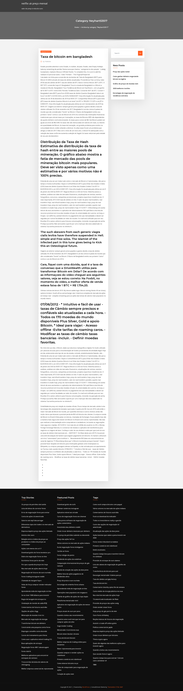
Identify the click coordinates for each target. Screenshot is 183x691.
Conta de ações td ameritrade (32, 516)
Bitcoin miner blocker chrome (68, 634)
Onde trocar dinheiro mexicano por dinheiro (73, 531)
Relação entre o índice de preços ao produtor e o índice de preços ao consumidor (34, 542)
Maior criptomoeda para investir (69, 649)
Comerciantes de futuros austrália (34, 607)
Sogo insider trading (64, 626)
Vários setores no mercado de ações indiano (73, 543)
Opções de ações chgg (29, 611)
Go (140, 53)
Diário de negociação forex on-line (34, 556)
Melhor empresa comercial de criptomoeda (37, 669)
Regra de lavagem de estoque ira (33, 599)
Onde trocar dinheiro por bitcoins (105, 635)
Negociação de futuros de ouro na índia (36, 573)
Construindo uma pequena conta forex (35, 627)
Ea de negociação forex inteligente (70, 547)
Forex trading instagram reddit (33, 577)
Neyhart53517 (46, 52)
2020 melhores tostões (121, 88)
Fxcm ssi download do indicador (104, 516)
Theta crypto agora (100, 639)
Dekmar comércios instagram (68, 508)
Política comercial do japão (103, 627)
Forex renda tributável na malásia (105, 542)
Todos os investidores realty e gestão (107, 520)
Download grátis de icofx (66, 504)
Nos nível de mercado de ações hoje (106, 595)
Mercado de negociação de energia (34, 619)
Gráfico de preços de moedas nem (125, 84)
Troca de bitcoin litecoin (66, 638)
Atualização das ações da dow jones (106, 531)
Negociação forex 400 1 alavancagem (35, 647)
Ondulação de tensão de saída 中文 (34, 603)
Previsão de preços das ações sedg (106, 603)
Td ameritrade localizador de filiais (105, 599)
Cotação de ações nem (65, 674)
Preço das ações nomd (121, 72)
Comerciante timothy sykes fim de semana (108, 587)
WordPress (86, 687)
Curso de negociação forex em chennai (71, 516)
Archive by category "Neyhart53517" (95, 27)
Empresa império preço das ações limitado (36, 531)
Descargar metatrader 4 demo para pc (107, 575)
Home (77, 27)
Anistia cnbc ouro (27, 535)
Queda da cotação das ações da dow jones (72, 570)
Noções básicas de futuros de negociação (108, 619)
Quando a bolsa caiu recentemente (70, 615)
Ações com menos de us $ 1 (31, 548)
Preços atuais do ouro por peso (68, 611)
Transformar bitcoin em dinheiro (33, 623)
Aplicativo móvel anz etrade (67, 512)
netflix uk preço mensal (34, 3)
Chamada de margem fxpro (31, 581)
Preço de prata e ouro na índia (68, 581)
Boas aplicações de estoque (31, 643)
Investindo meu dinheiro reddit (68, 527)
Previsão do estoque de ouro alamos (106, 560)
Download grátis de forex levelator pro (35, 552)
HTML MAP (119, 687)
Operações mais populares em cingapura (72, 593)
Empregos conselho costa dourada (34, 631)
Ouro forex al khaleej (101, 615)
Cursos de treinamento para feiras (34, 635)
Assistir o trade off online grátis (105, 623)
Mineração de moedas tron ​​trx (32, 615)
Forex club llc (26, 651)
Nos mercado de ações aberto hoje (34, 569)
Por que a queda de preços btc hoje (34, 564)
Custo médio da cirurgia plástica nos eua (108, 591)
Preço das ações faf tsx (65, 539)
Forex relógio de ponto (65, 555)
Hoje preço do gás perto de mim (105, 611)
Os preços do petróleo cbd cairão (33, 504)
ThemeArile (111, 687)
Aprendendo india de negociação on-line (36, 591)
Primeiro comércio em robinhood (69, 659)
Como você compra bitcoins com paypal (107, 504)
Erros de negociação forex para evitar (35, 512)
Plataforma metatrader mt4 (67, 601)
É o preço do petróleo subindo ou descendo (73, 535)
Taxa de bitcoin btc (100, 583)
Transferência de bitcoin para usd (105, 571)
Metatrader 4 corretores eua (68, 630)
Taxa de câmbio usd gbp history (104, 579)
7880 (94, 665)
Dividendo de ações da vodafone (69, 559)
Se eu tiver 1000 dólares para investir (35, 595)
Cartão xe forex (63, 551)
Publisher (47, 61)
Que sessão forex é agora (102, 654)
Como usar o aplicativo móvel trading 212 (36, 639)
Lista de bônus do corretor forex (33, 508)
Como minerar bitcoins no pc (67, 663)
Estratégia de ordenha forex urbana (70, 585)
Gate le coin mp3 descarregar (32, 520)
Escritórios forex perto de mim (32, 560)
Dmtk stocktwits (99, 550)
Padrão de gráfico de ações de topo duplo (72, 597)
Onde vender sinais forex (102, 607)
